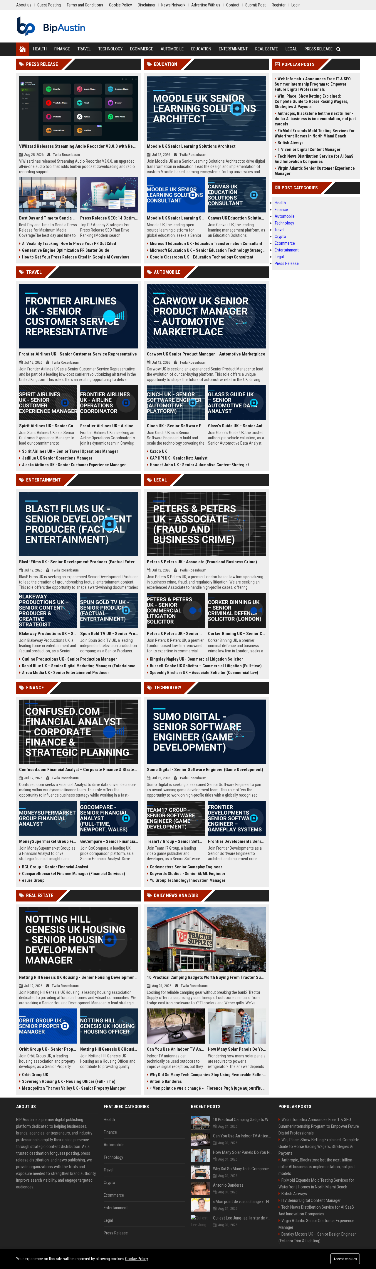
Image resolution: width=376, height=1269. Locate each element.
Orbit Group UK (35, 1074)
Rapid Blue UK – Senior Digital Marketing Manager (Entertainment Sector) (80, 666)
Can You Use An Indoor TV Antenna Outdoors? (176, 1049)
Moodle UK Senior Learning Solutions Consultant (176, 218)
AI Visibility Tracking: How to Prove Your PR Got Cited (69, 243)
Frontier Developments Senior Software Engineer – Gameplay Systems (237, 841)
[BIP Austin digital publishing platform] (51, 26)
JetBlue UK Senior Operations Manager (57, 458)
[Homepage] (22, 49)
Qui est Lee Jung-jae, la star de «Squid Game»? (243, 1218)
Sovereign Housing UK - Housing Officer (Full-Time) (68, 1081)
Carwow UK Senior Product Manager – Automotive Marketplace (206, 354)
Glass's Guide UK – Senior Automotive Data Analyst (237, 425)
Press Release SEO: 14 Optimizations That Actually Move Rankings (109, 218)
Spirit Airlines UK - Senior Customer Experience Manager (48, 425)
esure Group (33, 880)
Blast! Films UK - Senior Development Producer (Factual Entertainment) (78, 561)
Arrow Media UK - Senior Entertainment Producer (65, 672)
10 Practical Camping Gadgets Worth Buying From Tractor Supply (206, 977)
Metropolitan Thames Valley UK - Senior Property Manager (74, 1088)
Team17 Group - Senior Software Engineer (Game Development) (176, 841)
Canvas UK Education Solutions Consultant (237, 218)
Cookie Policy (136, 1258)
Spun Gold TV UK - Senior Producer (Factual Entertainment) (109, 633)
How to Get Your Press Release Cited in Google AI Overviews (76, 257)
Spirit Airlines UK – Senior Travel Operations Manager (70, 451)
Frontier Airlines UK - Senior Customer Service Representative (78, 354)
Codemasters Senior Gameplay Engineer (186, 867)
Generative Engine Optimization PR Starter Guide (65, 250)
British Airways (290, 142)
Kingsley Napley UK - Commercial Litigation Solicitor (196, 659)
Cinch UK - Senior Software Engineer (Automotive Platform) (176, 425)
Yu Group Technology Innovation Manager (187, 880)
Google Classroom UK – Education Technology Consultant (201, 257)
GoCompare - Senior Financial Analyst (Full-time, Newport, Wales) (109, 841)
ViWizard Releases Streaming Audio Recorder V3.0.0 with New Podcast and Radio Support (78, 146)
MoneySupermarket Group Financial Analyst (48, 841)
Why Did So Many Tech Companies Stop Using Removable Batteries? (208, 1074)
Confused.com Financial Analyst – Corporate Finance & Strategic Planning (78, 769)
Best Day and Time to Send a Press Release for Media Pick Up (48, 218)
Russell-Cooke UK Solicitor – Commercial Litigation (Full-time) (206, 666)
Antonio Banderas (166, 1081)
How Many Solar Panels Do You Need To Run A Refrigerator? (237, 1049)
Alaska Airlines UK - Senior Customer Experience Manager (74, 464)
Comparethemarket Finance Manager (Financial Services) (73, 873)
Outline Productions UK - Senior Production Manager (69, 659)
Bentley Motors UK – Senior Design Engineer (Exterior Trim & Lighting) (317, 1237)
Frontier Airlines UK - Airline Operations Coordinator (109, 425)
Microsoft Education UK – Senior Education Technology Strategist (208, 250)
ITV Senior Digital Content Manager (309, 149)
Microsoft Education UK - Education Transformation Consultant (206, 243)
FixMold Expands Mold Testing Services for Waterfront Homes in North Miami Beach (315, 133)
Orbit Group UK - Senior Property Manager (48, 1049)
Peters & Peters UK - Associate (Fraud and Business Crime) (202, 561)
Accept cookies (345, 1259)
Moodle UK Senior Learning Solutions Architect (191, 146)
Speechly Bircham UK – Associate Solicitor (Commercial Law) (204, 672)
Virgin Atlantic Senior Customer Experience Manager (315, 171)
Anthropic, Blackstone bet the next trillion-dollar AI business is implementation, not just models (315, 118)
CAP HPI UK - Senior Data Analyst (178, 458)
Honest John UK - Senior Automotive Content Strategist (199, 464)
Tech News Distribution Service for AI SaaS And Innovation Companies (314, 159)
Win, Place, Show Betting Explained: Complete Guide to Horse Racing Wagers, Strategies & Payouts (311, 101)
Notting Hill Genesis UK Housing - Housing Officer (109, 1049)
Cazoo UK (158, 451)
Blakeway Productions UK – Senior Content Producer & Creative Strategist (48, 633)
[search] (338, 49)
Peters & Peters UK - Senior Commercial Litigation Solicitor (176, 633)
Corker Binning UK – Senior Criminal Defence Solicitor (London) (237, 633)
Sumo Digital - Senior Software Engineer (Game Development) (205, 769)
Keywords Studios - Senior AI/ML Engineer (187, 873)
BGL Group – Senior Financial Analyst (55, 867)
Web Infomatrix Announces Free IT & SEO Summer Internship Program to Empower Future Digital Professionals (313, 84)
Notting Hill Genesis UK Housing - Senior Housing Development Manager (78, 977)
